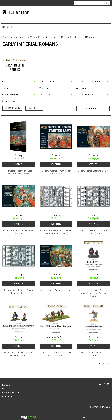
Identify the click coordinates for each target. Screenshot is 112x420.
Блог (4, 388)
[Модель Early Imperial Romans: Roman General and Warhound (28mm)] (93, 256)
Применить (12, 108)
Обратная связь (11, 392)
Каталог (7, 27)
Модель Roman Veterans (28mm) (93, 171)
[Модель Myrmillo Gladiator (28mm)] (93, 318)
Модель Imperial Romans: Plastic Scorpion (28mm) (56, 354)
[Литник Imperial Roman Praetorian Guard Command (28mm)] (56, 196)
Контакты (7, 396)
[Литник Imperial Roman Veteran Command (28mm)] (93, 196)
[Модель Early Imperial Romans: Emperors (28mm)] (18, 318)
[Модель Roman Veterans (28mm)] (93, 136)
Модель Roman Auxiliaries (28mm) (56, 290)
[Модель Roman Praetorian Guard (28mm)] (18, 196)
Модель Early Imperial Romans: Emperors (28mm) (18, 354)
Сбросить (34, 108)
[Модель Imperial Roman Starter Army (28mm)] (56, 136)
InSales (106, 407)
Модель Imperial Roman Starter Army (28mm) (56, 172)
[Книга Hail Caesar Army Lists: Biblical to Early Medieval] (18, 136)
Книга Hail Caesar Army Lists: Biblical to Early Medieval (18, 172)
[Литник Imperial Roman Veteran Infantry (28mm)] (18, 256)
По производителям (17, 37)
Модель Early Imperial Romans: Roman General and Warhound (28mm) (93, 293)
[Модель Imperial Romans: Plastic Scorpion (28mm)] (56, 318)
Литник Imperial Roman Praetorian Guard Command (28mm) (56, 232)
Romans (65, 37)
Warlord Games (38, 37)
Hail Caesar (53, 37)
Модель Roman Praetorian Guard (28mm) (18, 232)
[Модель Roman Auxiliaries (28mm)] (56, 256)
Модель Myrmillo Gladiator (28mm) (93, 354)
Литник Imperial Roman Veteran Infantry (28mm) (18, 291)
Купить (18, 164)
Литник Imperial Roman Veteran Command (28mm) (93, 232)
